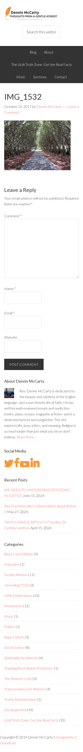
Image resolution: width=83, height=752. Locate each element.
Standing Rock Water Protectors (28, 668)
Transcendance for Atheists (24, 689)
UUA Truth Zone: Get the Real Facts (31, 720)
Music (8, 616)
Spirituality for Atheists (21, 658)
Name (10, 288)
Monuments (13, 606)
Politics (9, 626)
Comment (13, 216)
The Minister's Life (18, 678)
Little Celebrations (18, 595)
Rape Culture (14, 637)
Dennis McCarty (41, 13)
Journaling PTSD (16, 585)
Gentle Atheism (16, 575)
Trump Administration (20, 699)
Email (9, 313)
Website (10, 337)
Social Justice (14, 647)
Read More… (26, 437)
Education (11, 564)
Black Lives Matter (18, 554)
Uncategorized (15, 710)
